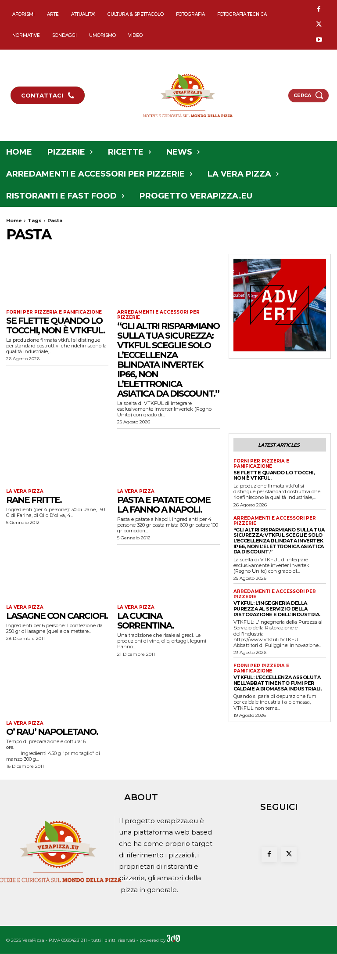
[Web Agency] (173, 940)
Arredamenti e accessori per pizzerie (158, 315)
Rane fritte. (33, 500)
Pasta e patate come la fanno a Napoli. (163, 505)
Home (14, 220)
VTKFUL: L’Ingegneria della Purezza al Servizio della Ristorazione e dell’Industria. (276, 608)
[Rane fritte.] (57, 458)
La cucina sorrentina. (145, 621)
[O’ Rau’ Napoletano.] (57, 691)
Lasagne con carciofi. (57, 616)
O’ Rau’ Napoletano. (52, 731)
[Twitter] (318, 25)
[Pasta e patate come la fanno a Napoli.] (168, 458)
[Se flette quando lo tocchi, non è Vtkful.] (57, 279)
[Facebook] (318, 9)
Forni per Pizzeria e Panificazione (54, 312)
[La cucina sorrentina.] (168, 574)
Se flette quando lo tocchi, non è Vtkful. (55, 325)
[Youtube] (318, 40)
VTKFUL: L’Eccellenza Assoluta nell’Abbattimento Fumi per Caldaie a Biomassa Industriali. (277, 682)
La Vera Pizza (24, 491)
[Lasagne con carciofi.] (57, 574)
